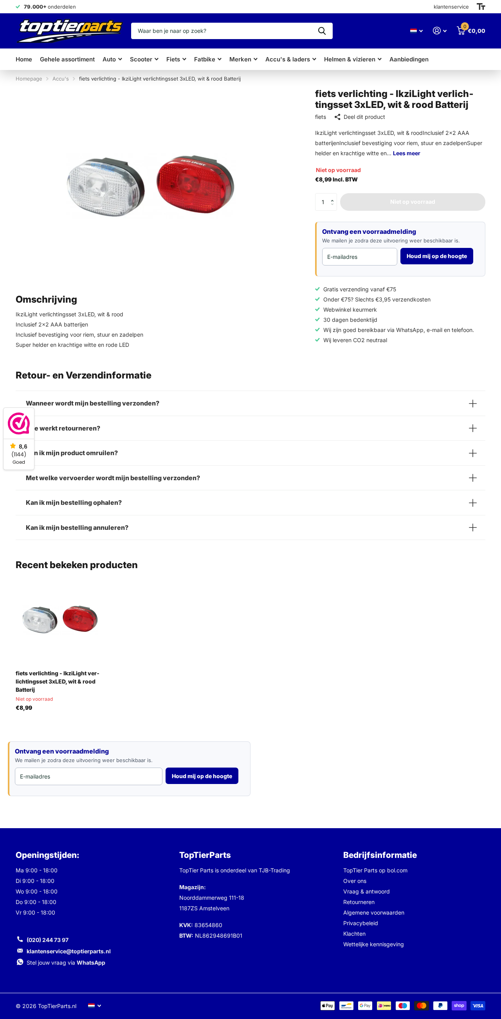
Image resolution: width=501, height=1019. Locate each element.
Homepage (29, 78)
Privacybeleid (360, 923)
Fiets (173, 59)
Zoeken (322, 31)
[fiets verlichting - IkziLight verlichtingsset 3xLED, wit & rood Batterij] (60, 620)
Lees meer (406, 153)
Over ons (354, 880)
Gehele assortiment (67, 59)
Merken (240, 59)
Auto (109, 59)
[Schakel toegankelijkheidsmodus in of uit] (481, 7)
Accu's (60, 78)
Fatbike (204, 59)
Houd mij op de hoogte (437, 256)
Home (24, 59)
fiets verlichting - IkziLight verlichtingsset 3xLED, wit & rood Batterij (57, 681)
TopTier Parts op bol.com (375, 870)
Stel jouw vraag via (66, 962)
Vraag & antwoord (366, 891)
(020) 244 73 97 (47, 939)
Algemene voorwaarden (373, 912)
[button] (334, 195)
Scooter (141, 59)
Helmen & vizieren (349, 59)
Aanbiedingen (409, 59)
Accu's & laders (287, 59)
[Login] (440, 30)
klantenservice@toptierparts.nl (69, 951)
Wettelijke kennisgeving (373, 944)
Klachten (354, 933)
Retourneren (359, 902)
